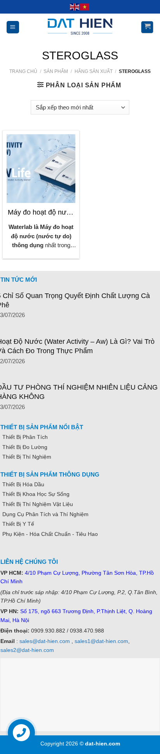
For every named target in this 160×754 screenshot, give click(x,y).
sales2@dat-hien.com (27, 650)
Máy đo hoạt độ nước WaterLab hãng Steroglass (41, 212)
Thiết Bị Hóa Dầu (23, 484)
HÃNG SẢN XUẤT (94, 71)
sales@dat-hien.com (44, 641)
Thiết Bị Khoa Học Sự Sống (36, 494)
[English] (75, 6)
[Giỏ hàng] (147, 27)
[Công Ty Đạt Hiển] (80, 27)
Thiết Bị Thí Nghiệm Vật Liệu (37, 504)
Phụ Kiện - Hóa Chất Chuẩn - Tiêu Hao (50, 534)
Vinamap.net (17, 551)
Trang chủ (23, 71)
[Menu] (13, 27)
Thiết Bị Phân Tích (25, 437)
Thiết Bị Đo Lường (24, 447)
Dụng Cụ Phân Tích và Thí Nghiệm (45, 514)
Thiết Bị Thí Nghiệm (26, 457)
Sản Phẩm (55, 71)
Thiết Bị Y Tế (18, 524)
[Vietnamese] (85, 6)
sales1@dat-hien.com (101, 641)
